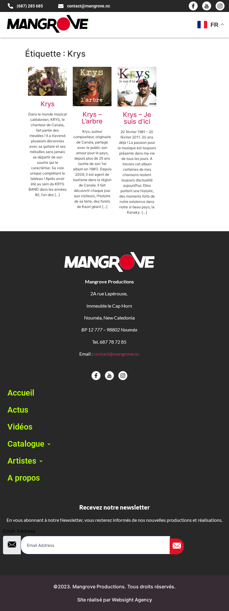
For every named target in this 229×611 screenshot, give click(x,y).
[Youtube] (206, 5)
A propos (23, 478)
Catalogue (25, 444)
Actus (17, 410)
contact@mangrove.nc (116, 354)
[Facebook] (193, 5)
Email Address (19, 531)
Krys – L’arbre (92, 117)
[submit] (177, 546)
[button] (114, 444)
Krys (48, 104)
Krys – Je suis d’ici (137, 118)
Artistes (21, 461)
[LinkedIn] (220, 5)
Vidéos (20, 427)
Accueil (20, 393)
